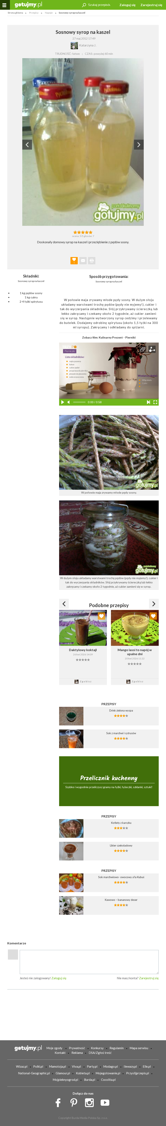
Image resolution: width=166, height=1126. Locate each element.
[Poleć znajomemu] (83, 260)
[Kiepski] (75, 231)
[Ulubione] (101, 616)
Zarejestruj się (151, 5)
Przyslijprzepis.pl (137, 1073)
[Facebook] (59, 1101)
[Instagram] (91, 1101)
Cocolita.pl (108, 1079)
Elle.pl (147, 1066)
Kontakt (60, 1052)
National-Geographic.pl (34, 1073)
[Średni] (79, 231)
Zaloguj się (127, 5)
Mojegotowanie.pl (108, 1073)
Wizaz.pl (21, 1066)
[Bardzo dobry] (87, 231)
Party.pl (92, 1066)
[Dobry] (83, 231)
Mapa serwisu (139, 1048)
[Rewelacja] (91, 231)
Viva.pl (76, 1066)
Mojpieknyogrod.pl (65, 1079)
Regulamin (117, 1048)
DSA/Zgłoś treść (100, 1052)
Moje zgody (54, 1048)
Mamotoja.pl (57, 1066)
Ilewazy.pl (130, 1066)
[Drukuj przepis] (91, 260)
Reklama (77, 1052)
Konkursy (97, 1048)
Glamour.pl (63, 1073)
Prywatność (77, 1048)
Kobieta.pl (83, 1073)
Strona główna (15, 12)
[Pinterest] (75, 1101)
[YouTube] (106, 1101)
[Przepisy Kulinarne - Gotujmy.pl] (28, 4)
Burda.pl (89, 1079)
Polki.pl (38, 1066)
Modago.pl (110, 1066)
